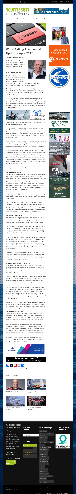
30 (35, 457)
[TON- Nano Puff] (59, 44)
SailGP (46, 459)
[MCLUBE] (59, 176)
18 (25, 454)
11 (25, 452)
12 (27, 452)
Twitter (25, 341)
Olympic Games (43, 454)
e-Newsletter (11, 448)
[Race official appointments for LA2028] (36, 389)
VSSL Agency (14, 489)
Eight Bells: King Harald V (12, 391)
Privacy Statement (39, 493)
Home (10, 19)
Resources (47, 19)
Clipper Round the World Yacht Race (46, 434)
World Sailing (23, 368)
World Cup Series (44, 473)
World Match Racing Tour (46, 476)
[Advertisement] (60, 100)
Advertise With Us (50, 493)
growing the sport (44, 449)
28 (31, 457)
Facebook (19, 341)
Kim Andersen (14, 368)
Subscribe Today (11, 462)
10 (23, 452)
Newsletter (36, 19)
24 (23, 457)
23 (35, 454)
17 (23, 454)
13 (29, 452)
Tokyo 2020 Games (44, 464)
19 (27, 454)
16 (35, 452)
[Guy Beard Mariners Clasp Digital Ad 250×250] (59, 198)
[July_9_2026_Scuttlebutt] (59, 133)
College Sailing (43, 437)
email (14, 341)
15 (33, 452)
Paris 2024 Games (44, 456)
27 (29, 457)
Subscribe (54, 1)
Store (61, 1)
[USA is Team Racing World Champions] (36, 406)
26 (27, 457)
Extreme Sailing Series (45, 447)
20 (29, 454)
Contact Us (67, 493)
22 (33, 454)
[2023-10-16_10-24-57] (63, 441)
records (42, 459)
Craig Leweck (43, 440)
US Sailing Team (43, 469)
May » (27, 459)
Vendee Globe (43, 471)
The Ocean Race (44, 461)
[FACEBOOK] (20, 2)
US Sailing (42, 466)
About (48, 1)
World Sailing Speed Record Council (45, 481)
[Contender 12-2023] (59, 87)
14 (31, 452)
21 (31, 454)
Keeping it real (43, 452)
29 (33, 457)
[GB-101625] (26, 119)
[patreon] (59, 66)
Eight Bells (42, 444)
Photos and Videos (22, 19)
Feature (43, 26)
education (50, 442)
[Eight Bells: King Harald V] (15, 389)
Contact (67, 1)
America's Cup (43, 431)
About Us (59, 493)
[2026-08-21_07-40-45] (51, 14)
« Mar (24, 459)
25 (25, 457)
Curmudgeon (43, 442)
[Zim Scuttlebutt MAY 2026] (59, 154)
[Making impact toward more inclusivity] (15, 406)
